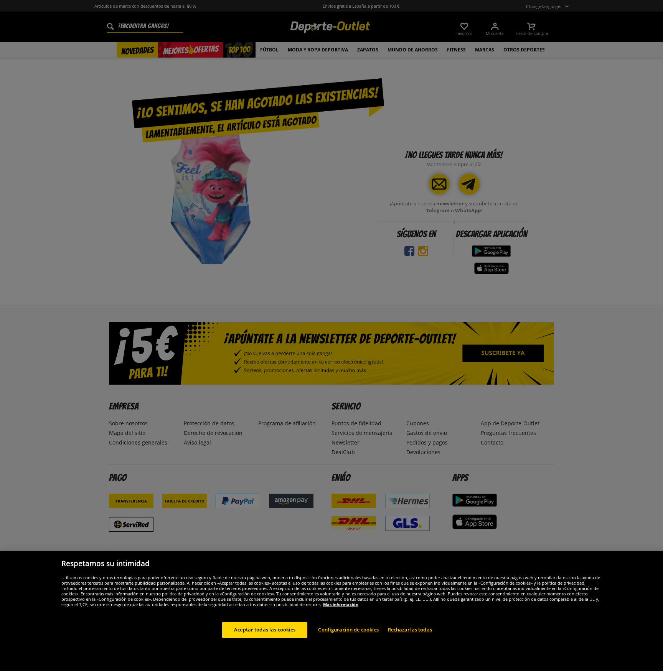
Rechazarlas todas (410, 629)
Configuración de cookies (348, 629)
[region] (331, 611)
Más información (340, 604)
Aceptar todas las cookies (264, 629)
